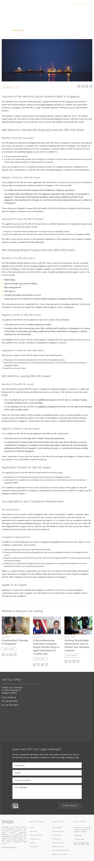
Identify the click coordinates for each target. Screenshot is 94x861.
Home (32, 827)
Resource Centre (36, 835)
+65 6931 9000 (11, 701)
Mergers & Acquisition (59, 854)
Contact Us (80, 4)
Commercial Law (58, 831)
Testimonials (34, 839)
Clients (32, 843)
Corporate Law (10, 87)
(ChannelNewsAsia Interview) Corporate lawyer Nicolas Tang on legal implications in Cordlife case (46, 647)
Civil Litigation (57, 827)
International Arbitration (60, 850)
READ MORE (9, 649)
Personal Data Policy (9, 847)
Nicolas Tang (18, 30)
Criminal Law (56, 839)
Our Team (33, 831)
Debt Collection (57, 843)
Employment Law (58, 846)
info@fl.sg (11, 697)
